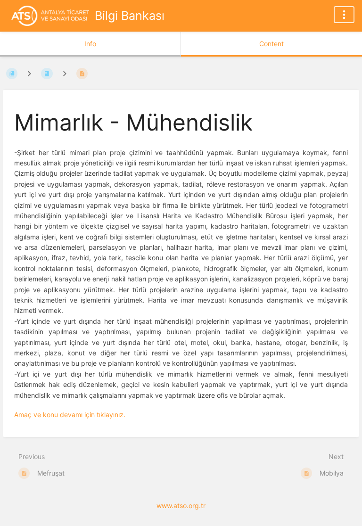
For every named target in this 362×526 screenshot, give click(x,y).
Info (90, 44)
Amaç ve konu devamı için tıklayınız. (69, 415)
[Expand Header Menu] (344, 14)
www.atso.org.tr (181, 505)
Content (271, 44)
